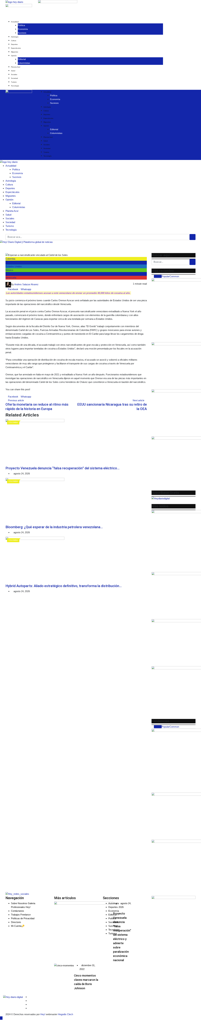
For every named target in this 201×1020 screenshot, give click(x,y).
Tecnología (15, 86)
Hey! (43, 1014)
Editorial (22, 59)
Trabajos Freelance (21, 914)
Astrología (14, 37)
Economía (23, 29)
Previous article (16, 400)
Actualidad (15, 22)
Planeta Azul (15, 67)
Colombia (10, 258)
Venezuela (10, 277)
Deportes (14, 44)
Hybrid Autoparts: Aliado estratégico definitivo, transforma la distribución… (63, 586)
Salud (13, 71)
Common (174, 276)
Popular (165, 276)
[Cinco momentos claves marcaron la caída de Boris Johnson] (64, 965)
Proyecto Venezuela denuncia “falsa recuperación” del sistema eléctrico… (62, 468)
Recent (157, 276)
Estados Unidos (13, 266)
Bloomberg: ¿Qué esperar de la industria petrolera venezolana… (54, 527)
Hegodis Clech (65, 1014)
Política (21, 25)
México (9, 270)
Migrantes (14, 52)
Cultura (13, 40)
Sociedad (14, 78)
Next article (138, 400)
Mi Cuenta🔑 (17, 926)
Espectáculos (16, 48)
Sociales (14, 74)
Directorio (16, 922)
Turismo (14, 82)
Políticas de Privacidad (22, 918)
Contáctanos (17, 910)
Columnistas (24, 63)
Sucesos (22, 33)
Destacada (11, 262)
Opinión (14, 56)
